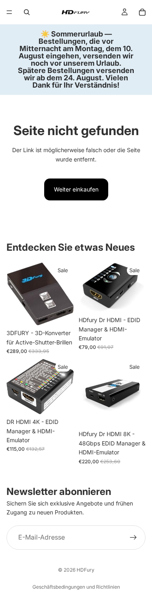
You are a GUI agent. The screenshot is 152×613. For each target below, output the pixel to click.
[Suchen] (27, 12)
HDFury (85, 570)
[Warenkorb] (142, 12)
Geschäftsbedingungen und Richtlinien (76, 587)
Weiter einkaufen (76, 189)
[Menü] (9, 12)
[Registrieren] (133, 537)
